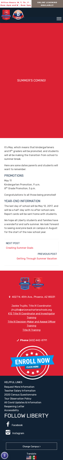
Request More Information (19, 386)
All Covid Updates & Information (22, 402)
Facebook (17, 425)
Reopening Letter (14, 406)
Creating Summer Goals (19, 247)
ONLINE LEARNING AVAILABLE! (47, 3)
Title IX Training (31, 330)
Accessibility (11, 410)
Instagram (18, 433)
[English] (28, 457)
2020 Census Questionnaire (20, 394)
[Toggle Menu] (59, 18)
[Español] (34, 457)
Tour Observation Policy (17, 398)
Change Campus (31, 446)
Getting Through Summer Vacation (37, 258)
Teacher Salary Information (20, 390)
